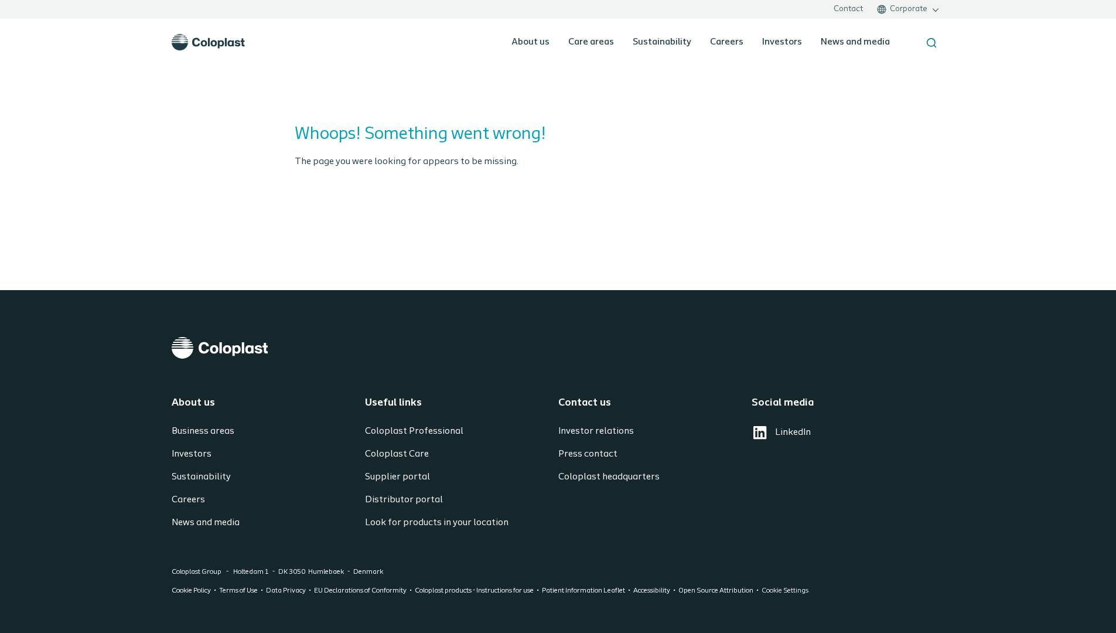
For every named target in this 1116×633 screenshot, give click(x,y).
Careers (726, 42)
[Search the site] (931, 42)
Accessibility (651, 590)
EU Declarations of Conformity (360, 590)
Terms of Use (238, 590)
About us (530, 42)
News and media (855, 42)
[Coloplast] (558, 348)
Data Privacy (286, 590)
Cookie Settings (785, 590)
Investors (782, 42)
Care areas (591, 42)
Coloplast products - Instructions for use (474, 590)
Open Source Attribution (715, 590)
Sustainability (662, 42)
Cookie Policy (191, 590)
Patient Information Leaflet (583, 590)
